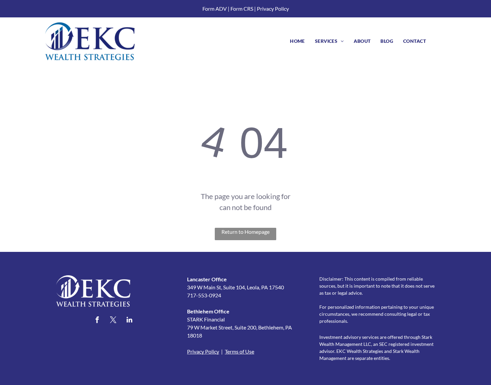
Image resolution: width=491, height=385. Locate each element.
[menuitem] (297, 40)
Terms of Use (239, 351)
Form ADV (214, 8)
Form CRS (241, 8)
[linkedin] (129, 320)
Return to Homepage (245, 231)
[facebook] (97, 320)
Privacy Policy (273, 8)
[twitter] (113, 320)
